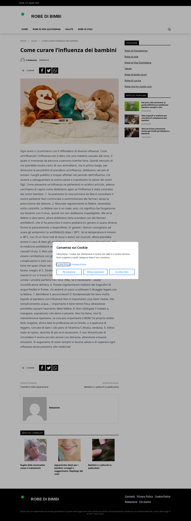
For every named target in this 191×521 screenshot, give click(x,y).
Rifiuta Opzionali (95, 271)
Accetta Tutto (121, 271)
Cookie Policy (63, 264)
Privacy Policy (79, 264)
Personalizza (69, 271)
